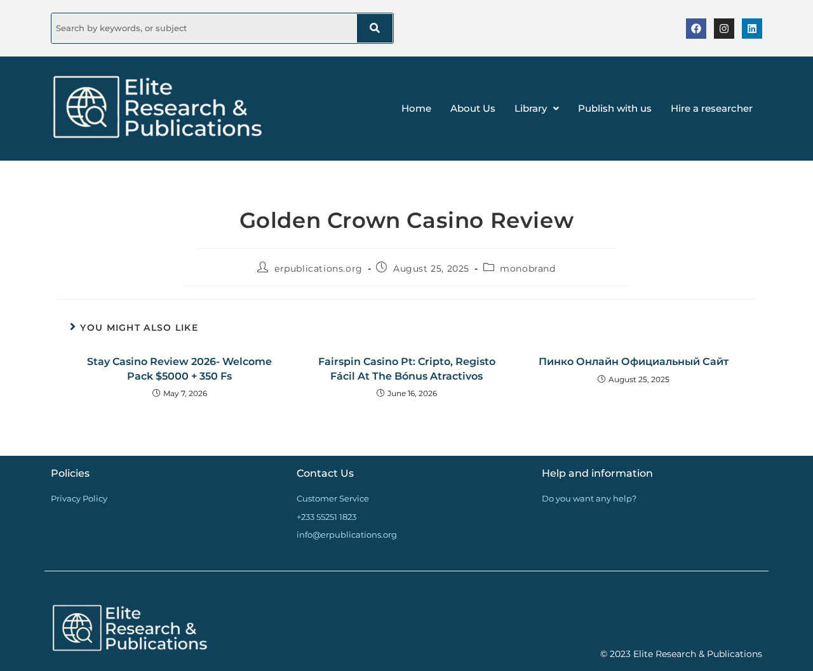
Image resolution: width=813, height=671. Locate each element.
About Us (472, 108)
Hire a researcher (712, 108)
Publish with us (615, 108)
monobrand (527, 268)
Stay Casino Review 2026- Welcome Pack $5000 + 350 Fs (179, 368)
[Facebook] (696, 28)
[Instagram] (724, 28)
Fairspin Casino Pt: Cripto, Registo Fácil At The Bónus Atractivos (406, 368)
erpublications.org (318, 268)
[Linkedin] (752, 28)
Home (416, 108)
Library (530, 108)
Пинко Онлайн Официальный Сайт (634, 361)
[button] (536, 108)
